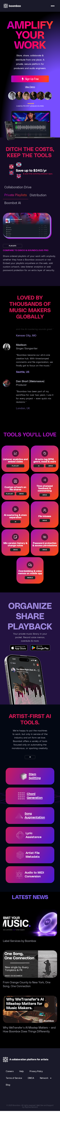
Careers (10, 1071)
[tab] (18, 187)
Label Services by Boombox (19, 941)
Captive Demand (31, 1107)
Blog (8, 1085)
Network (44, 1078)
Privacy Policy (36, 1071)
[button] (52, 6)
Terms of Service (14, 1078)
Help (21, 1071)
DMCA (31, 1078)
